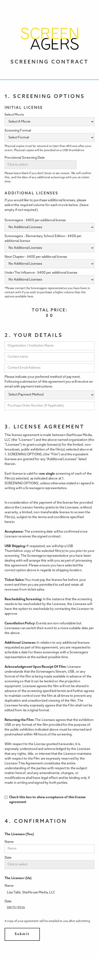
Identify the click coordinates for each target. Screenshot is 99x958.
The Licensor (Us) (18, 878)
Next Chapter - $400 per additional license (36, 257)
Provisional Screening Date (25, 158)
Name (9, 842)
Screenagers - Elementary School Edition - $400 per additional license (43, 239)
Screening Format (18, 130)
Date (8, 858)
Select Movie (14, 115)
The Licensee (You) (19, 834)
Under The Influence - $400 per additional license (41, 273)
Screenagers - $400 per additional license (35, 220)
